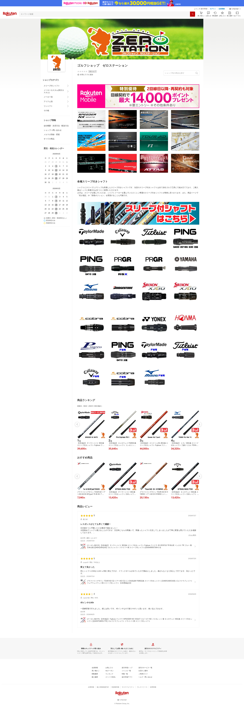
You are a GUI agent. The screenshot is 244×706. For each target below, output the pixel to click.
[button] (235, 8)
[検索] (192, 14)
